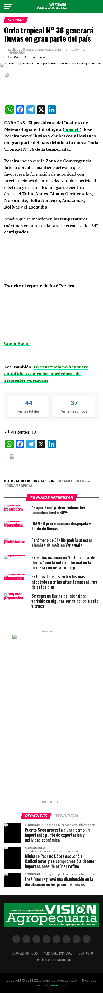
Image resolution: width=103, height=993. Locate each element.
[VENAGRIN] (51, 457)
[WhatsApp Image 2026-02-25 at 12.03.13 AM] (51, 638)
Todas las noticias (24, 953)
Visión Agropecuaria (29, 57)
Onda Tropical (19, 486)
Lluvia (84, 481)
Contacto (86, 953)
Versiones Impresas (58, 953)
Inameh (66, 481)
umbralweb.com (55, 985)
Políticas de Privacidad (54, 959)
